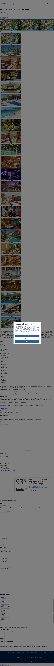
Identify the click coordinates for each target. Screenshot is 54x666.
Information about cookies (19, 333)
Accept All (27, 335)
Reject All (27, 341)
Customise (27, 338)
